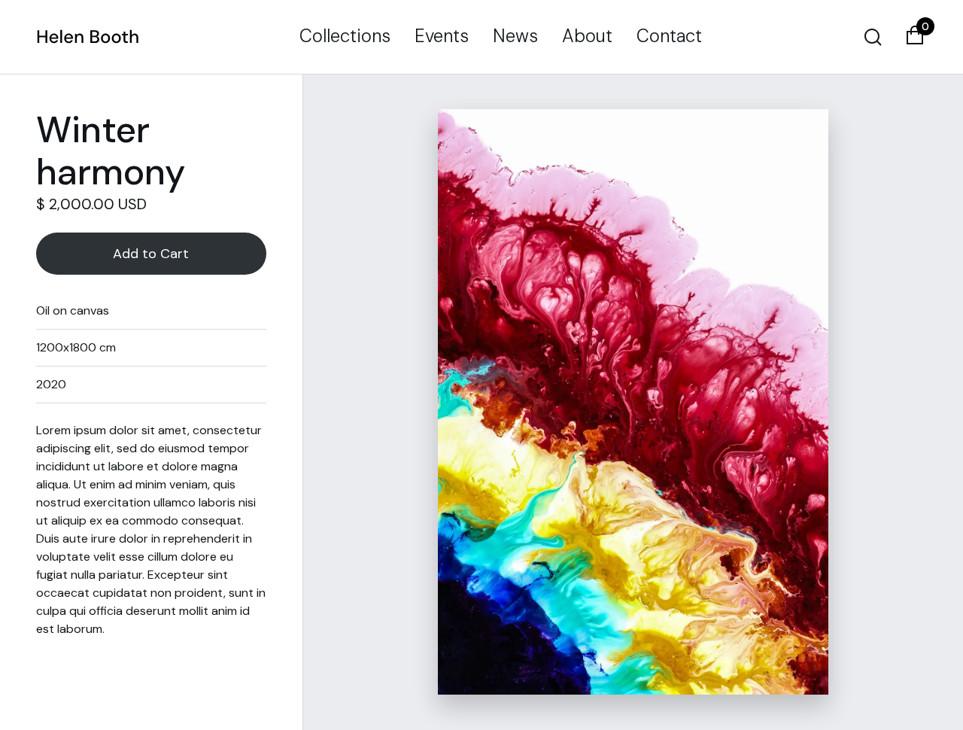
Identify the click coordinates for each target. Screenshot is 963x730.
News (515, 35)
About (587, 35)
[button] (915, 37)
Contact (669, 35)
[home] (88, 37)
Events (442, 35)
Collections (344, 35)
